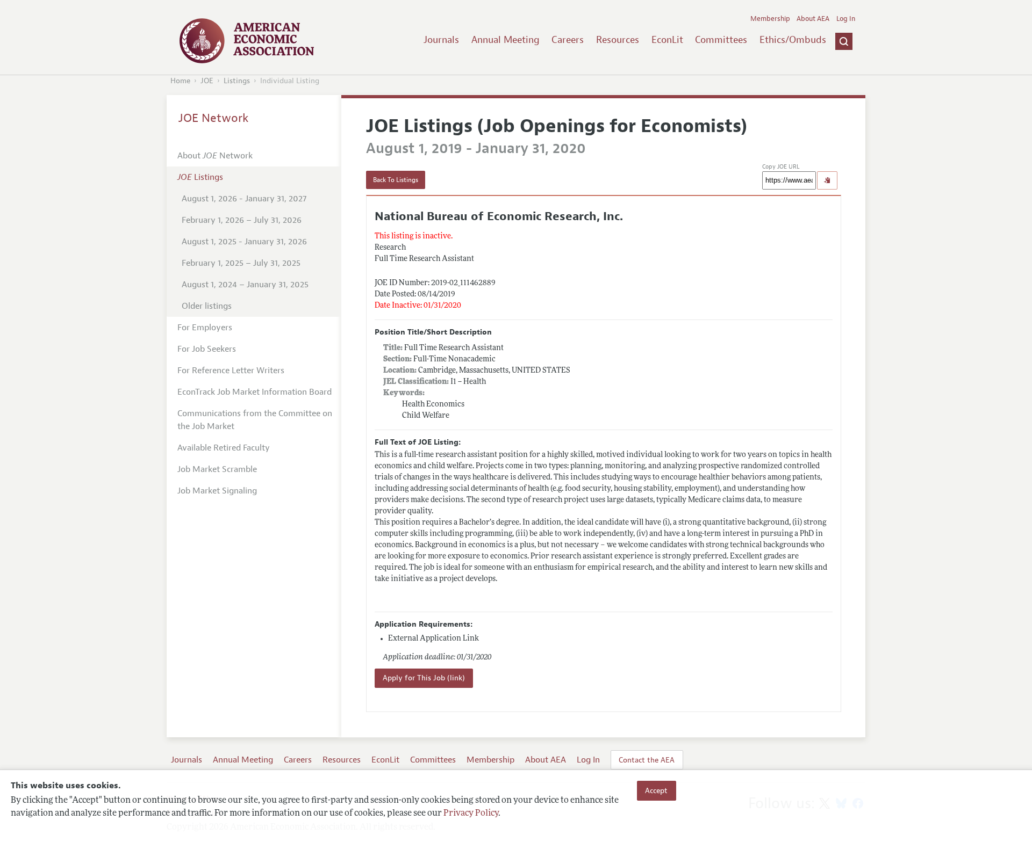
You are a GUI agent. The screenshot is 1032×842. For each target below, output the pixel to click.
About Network (215, 155)
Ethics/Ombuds (792, 40)
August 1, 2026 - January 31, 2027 (244, 198)
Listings (237, 80)
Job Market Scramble (217, 469)
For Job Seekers (206, 349)
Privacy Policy (470, 813)
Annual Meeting (505, 40)
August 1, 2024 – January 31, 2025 (245, 284)
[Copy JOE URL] (827, 180)
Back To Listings (395, 180)
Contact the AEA (647, 760)
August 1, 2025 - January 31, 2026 (244, 241)
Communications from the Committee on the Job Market (254, 420)
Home (180, 80)
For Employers (204, 327)
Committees (721, 40)
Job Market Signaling (217, 490)
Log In (845, 18)
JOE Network (213, 118)
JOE (206, 80)
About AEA (813, 18)
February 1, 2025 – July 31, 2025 (241, 263)
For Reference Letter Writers (230, 370)
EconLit (667, 40)
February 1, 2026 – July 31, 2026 (242, 220)
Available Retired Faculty (223, 447)
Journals (441, 40)
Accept (656, 790)
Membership (770, 18)
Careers (567, 40)
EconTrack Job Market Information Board (254, 392)
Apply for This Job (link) (424, 678)
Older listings (207, 306)
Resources (617, 40)
